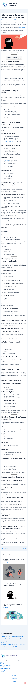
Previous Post (4, 548)
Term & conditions (14, 680)
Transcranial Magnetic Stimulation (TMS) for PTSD (12, 605)
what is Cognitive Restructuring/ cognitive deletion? (12, 584)
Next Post (24, 548)
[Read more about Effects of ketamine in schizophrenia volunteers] (14, 571)
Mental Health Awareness (5, 665)
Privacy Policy (14, 673)
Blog (1, 662)
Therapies (2, 671)
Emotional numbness (8, 141)
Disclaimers (14, 678)
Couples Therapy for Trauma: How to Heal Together (12, 638)
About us (14, 675)
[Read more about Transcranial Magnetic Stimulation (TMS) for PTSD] (14, 615)
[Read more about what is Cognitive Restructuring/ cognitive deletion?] (11, 594)
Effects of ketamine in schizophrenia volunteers (13, 559)
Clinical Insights (6, 562)
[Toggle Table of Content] (18, 58)
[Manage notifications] (25, 683)
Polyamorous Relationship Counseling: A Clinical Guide (13, 644)
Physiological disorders (5, 668)
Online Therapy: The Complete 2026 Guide (10, 646)
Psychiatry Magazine (13, 4)
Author (14, 681)
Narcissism (2, 666)
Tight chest (6, 160)
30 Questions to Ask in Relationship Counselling (12, 636)
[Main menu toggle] (25, 4)
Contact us (14, 677)
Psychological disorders (5, 670)
